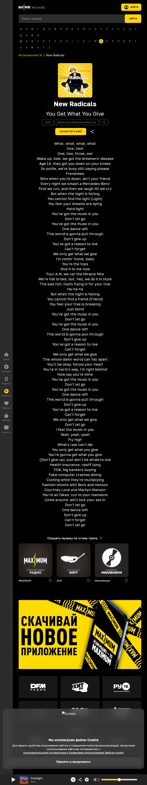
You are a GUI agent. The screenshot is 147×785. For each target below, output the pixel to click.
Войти (134, 7)
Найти (133, 18)
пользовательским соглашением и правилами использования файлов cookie (73, 752)
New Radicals (75, 104)
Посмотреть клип (71, 131)
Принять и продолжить (73, 761)
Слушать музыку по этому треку (72, 538)
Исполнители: (30, 55)
